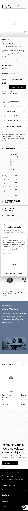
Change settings (14, 269)
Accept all (14, 264)
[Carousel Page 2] (14, 35)
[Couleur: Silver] (6, 68)
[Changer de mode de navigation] (25, 6)
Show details (21, 259)
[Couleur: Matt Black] (2, 68)
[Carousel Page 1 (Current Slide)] (5, 35)
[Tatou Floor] (11, 380)
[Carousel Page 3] (23, 35)
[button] (15, 6)
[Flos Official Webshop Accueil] (6, 6)
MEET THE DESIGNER (8, 327)
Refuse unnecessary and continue (14, 273)
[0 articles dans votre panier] (21, 6)
